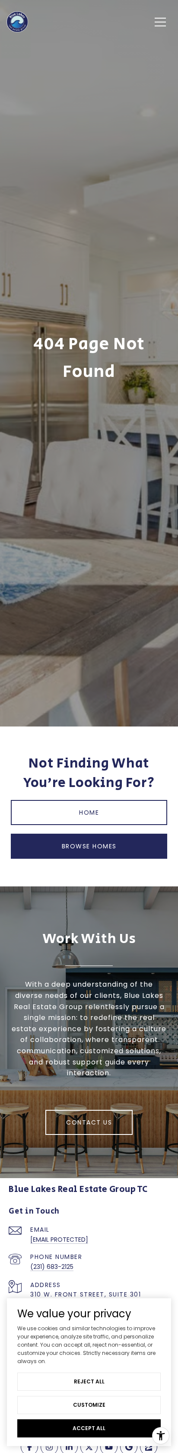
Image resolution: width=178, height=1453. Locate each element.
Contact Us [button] (89, 1122)
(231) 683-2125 (51, 1266)
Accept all (89, 1428)
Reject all (89, 1381)
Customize (89, 1404)
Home (89, 812)
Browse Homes (89, 846)
